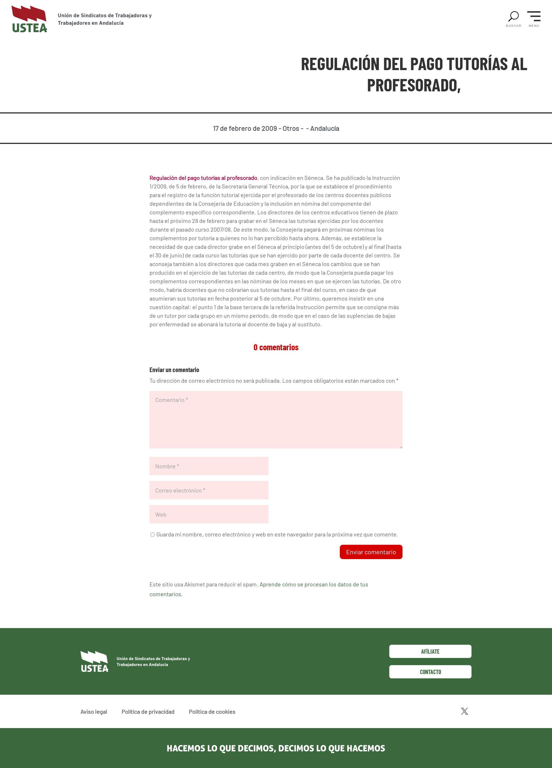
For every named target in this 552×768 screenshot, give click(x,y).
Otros (291, 128)
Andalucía (324, 128)
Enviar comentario (371, 551)
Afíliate (430, 651)
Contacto (430, 671)
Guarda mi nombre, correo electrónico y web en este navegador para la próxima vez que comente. (277, 534)
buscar (514, 25)
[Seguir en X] (464, 711)
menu (534, 25)
